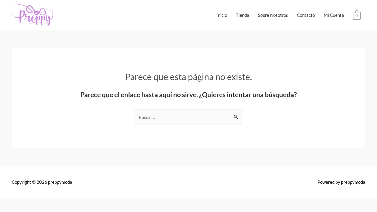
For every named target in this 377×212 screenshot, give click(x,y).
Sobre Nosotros (273, 15)
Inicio (221, 15)
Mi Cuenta (334, 15)
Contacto (306, 15)
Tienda (242, 15)
